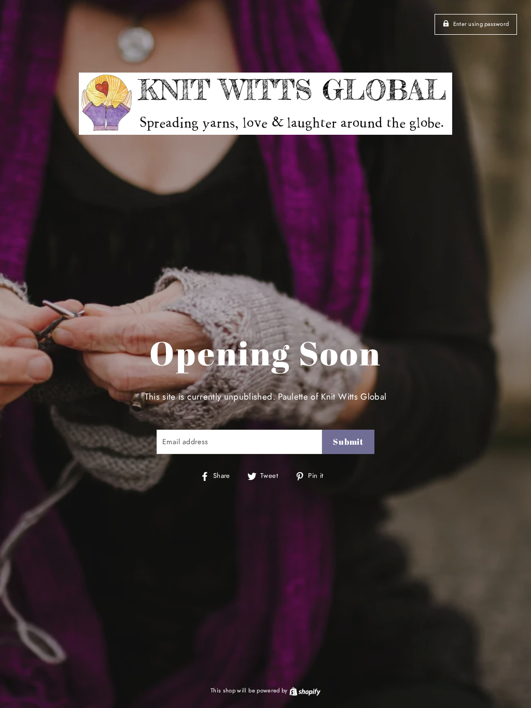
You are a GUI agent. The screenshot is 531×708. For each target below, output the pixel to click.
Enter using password (481, 24)
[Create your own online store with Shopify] (304, 690)
